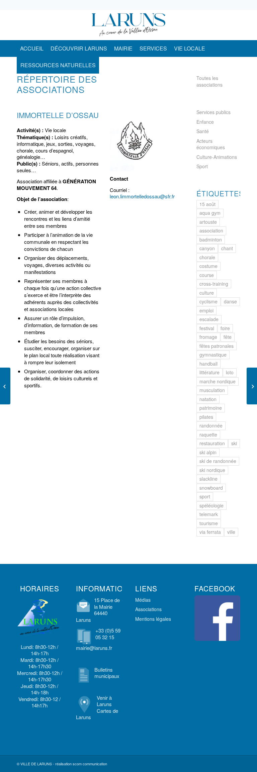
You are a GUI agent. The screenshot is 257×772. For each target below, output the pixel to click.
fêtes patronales (216, 346)
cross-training (213, 283)
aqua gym (210, 212)
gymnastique (213, 354)
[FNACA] (5, 386)
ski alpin (208, 452)
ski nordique (212, 470)
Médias (143, 599)
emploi (206, 310)
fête (228, 336)
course (206, 275)
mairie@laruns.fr (94, 647)
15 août (207, 204)
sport (204, 496)
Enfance (205, 121)
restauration (212, 443)
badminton (210, 239)
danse (230, 301)
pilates (206, 416)
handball (208, 363)
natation (208, 399)
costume (208, 266)
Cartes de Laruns (97, 714)
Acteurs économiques (210, 144)
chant (227, 248)
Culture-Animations (216, 157)
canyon (207, 248)
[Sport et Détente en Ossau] (252, 386)
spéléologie (211, 505)
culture (206, 292)
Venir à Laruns (104, 701)
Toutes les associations (209, 81)
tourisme (208, 523)
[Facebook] (215, 25)
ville (231, 531)
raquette (208, 434)
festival (206, 328)
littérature (209, 372)
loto (230, 372)
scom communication (90, 763)
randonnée (211, 425)
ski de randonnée (217, 461)
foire (225, 328)
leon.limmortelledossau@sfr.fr (142, 196)
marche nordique (217, 381)
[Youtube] (235, 25)
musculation (212, 390)
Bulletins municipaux (106, 673)
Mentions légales (153, 618)
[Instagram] (225, 25)
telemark (208, 514)
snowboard (211, 487)
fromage (208, 336)
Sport (202, 166)
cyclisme (208, 301)
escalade (209, 319)
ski (234, 443)
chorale (207, 257)
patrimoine (210, 407)
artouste (208, 221)
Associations (148, 609)
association (211, 230)
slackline (208, 478)
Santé (202, 131)
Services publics (213, 112)
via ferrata (210, 531)
